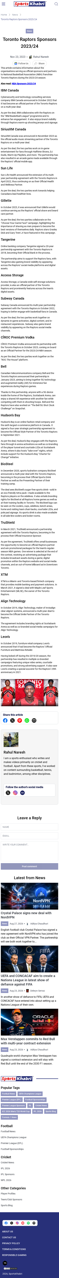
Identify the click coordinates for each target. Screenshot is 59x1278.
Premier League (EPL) (11, 1100)
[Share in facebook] (5, 720)
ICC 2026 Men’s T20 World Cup (16, 1111)
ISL (30, 1105)
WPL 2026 (6, 1180)
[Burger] (3, 4)
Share (42, 63)
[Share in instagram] (17, 1223)
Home (4, 14)
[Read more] (29, 913)
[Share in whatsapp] (27, 720)
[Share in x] (11, 1223)
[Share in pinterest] (19, 720)
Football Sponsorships (35, 1100)
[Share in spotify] (28, 1223)
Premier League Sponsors (13, 1105)
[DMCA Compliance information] (10, 1269)
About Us (7, 1231)
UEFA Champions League (30, 1094)
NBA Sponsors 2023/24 (24, 83)
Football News (8, 1094)
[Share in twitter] (12, 720)
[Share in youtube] (22, 1223)
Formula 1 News (9, 1117)
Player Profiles (8, 1193)
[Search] (56, 4)
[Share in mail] (34, 720)
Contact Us (9, 1237)
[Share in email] (33, 1223)
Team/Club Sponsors (11, 1199)
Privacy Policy (11, 1243)
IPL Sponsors (7, 1174)
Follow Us (23, 63)
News (15, 14)
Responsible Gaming (14, 1255)
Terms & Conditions (14, 1249)
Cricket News (41, 1105)
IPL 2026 (38, 1111)
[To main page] (30, 4)
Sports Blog (51, 1111)
